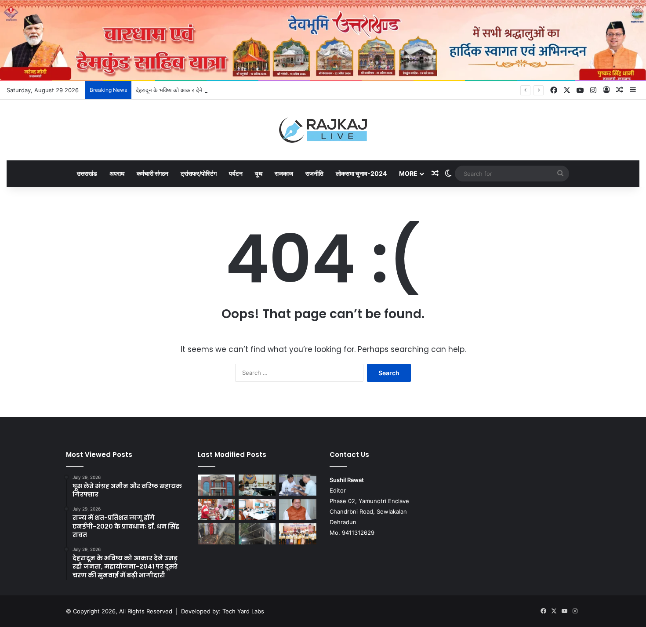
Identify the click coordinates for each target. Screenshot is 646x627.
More (408, 173)
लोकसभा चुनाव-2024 (361, 173)
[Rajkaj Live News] (323, 130)
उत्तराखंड (87, 173)
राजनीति (314, 173)
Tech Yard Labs (243, 611)
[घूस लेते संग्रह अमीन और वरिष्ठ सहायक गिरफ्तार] (216, 485)
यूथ (258, 173)
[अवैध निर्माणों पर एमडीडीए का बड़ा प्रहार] (257, 533)
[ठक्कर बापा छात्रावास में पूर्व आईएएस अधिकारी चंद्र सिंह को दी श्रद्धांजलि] (216, 533)
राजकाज (284, 173)
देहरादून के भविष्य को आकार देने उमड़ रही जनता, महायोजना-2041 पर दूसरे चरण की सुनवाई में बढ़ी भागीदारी (248, 90)
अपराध (116, 173)
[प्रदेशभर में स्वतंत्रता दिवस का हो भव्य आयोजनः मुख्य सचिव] (257, 509)
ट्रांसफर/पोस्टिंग (199, 173)
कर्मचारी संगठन (152, 173)
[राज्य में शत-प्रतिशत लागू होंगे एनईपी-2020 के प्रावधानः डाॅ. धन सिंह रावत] (257, 485)
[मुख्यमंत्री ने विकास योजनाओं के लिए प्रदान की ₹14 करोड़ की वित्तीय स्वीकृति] (297, 509)
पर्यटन (236, 173)
